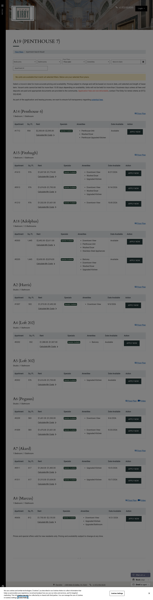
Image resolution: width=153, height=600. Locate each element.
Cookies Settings (117, 593)
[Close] (149, 593)
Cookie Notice (23, 597)
